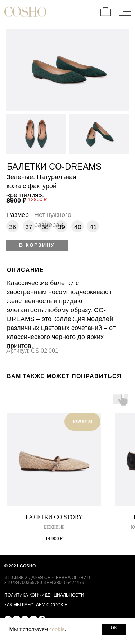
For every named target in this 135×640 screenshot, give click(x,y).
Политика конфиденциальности (44, 595)
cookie (56, 629)
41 (93, 227)
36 (12, 227)
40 (77, 227)
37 (28, 227)
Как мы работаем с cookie (35, 604)
